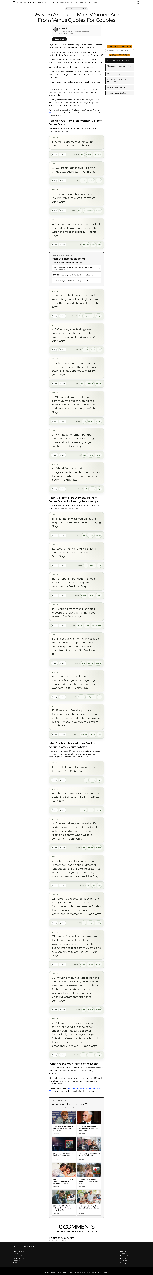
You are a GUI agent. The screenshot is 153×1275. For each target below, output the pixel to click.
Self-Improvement (18, 1258)
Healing (92, 489)
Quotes (40, 2)
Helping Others (88, 210)
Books (87, 2)
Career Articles (17, 1260)
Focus (99, 244)
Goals (93, 244)
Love (79, 210)
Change (90, 455)
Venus (52, 113)
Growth (99, 180)
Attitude (90, 421)
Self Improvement (51, 2)
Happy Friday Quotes (116, 93)
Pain (86, 489)
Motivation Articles (19, 1256)
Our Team (52, 1272)
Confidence (97, 154)
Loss (86, 780)
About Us (123, 1251)
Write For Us (70, 1272)
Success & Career (66, 2)
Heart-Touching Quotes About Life (117, 80)
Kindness (98, 210)
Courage (88, 154)
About (94, 2)
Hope (84, 455)
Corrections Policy (86, 1272)
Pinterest (125, 1260)
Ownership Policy (96, 1272)
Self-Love (98, 383)
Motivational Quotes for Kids (119, 74)
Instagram (125, 1263)
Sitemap (15, 1253)
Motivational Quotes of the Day (119, 67)
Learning (83, 180)
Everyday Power (70, 8)
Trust (99, 565)
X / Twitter (125, 1258)
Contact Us (123, 1253)
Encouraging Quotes (116, 87)
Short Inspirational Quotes (118, 60)
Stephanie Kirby (66, 28)
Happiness (84, 734)
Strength (98, 455)
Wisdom (91, 180)
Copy (55, 154)
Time (88, 885)
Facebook (125, 1256)
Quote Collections (18, 1251)
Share (63, 154)
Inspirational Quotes (81, 8)
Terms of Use (78, 1272)
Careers (64, 1272)
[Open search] (138, 2)
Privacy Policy (105, 1272)
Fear (82, 154)
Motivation (79, 2)
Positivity (85, 349)
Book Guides (17, 1263)
